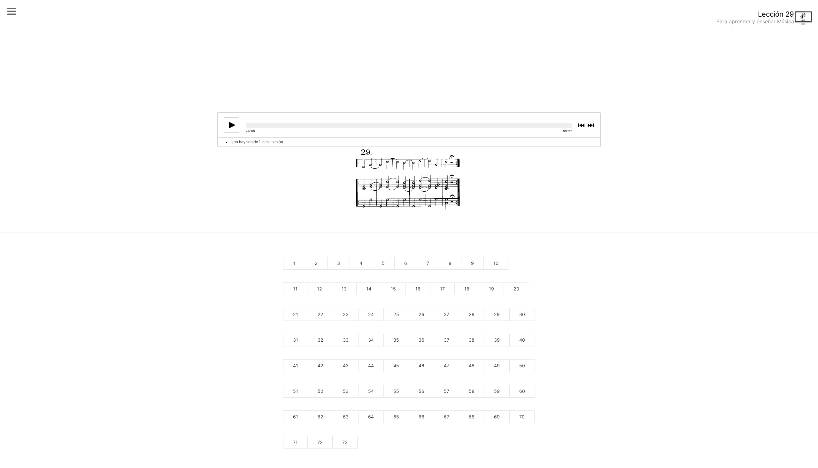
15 (393, 288)
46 (421, 365)
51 (295, 391)
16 (418, 288)
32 (320, 340)
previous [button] (582, 125)
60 (522, 391)
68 (472, 416)
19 (491, 288)
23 (346, 314)
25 (396, 314)
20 (516, 288)
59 (497, 391)
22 (320, 314)
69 (497, 416)
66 (421, 416)
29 (497, 314)
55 (396, 391)
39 (497, 340)
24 (371, 314)
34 (371, 340)
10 (495, 263)
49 (497, 365)
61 (295, 416)
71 (295, 442)
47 (446, 365)
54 (371, 391)
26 (421, 314)
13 (344, 288)
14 (368, 288)
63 (346, 416)
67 (446, 416)
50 (522, 365)
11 (295, 288)
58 (472, 391)
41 (295, 365)
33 (346, 340)
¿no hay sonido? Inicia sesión (257, 142)
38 (472, 340)
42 (320, 365)
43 (346, 365)
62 (320, 416)
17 (442, 288)
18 (466, 288)
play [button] (231, 125)
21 (295, 314)
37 (446, 340)
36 (421, 340)
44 (371, 365)
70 (522, 416)
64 (371, 416)
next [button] (591, 125)
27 (446, 314)
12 (319, 288)
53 (346, 391)
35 (396, 340)
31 (295, 340)
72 (320, 442)
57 (446, 391)
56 (421, 391)
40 (522, 340)
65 (396, 416)
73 (345, 442)
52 (320, 391)
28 (472, 314)
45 (396, 365)
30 (522, 314)
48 (472, 365)
